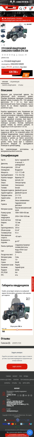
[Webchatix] (30, 432)
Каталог (15, 376)
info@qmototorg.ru (12, 411)
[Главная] (2, 18)
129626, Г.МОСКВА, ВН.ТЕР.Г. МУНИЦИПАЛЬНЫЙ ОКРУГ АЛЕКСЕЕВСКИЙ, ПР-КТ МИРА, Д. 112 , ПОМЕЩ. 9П (18, 403)
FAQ (20, 383)
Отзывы (20, 85)
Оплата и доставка (5, 380)
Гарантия (16, 380)
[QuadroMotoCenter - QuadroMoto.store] (9, 8)
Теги (20, 376)
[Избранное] (24, 8)
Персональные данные (27, 380)
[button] (4, 45)
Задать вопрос (17, 367)
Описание (5, 82)
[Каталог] (5, 18)
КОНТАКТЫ (7, 383)
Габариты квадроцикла (9, 85)
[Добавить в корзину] (26, 75)
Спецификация (14, 82)
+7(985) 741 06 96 (22, 2)
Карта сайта (26, 383)
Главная (8, 376)
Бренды (26, 376)
